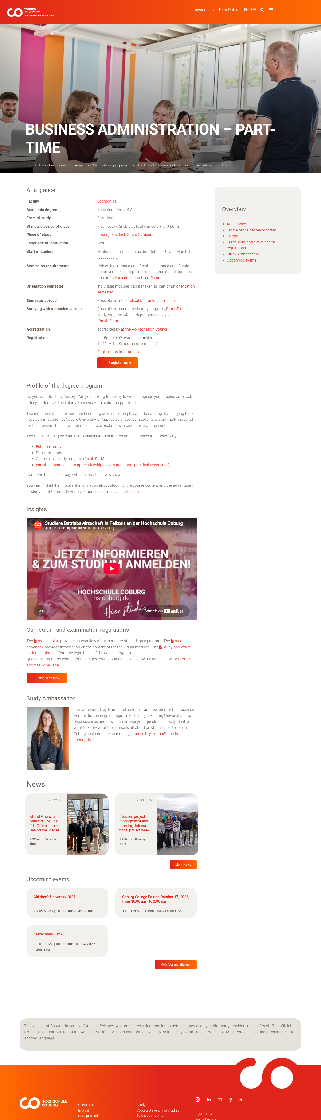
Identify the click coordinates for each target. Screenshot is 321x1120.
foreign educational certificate (134, 278)
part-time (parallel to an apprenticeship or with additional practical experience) (102, 465)
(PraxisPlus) (175, 309)
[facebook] (230, 1099)
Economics (106, 201)
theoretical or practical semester (148, 300)
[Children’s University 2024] (67, 903)
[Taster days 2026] (67, 941)
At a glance (236, 224)
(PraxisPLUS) (94, 459)
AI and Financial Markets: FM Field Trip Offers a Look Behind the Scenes (44, 823)
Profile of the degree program (251, 230)
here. (135, 491)
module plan (48, 641)
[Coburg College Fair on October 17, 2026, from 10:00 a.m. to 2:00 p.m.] (156, 903)
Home (29, 165)
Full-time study (49, 447)
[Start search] (262, 10)
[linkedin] (209, 1099)
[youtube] (220, 1099)
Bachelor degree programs (69, 165)
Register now (119, 362)
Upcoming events (242, 260)
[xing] (241, 1099)
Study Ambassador (243, 254)
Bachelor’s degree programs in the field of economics (131, 165)
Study (41, 165)
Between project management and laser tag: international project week (134, 823)
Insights (233, 236)
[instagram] (198, 1099)
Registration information (118, 352)
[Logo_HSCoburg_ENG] (30, 10)
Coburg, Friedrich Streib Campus (124, 234)
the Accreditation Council (146, 329)
